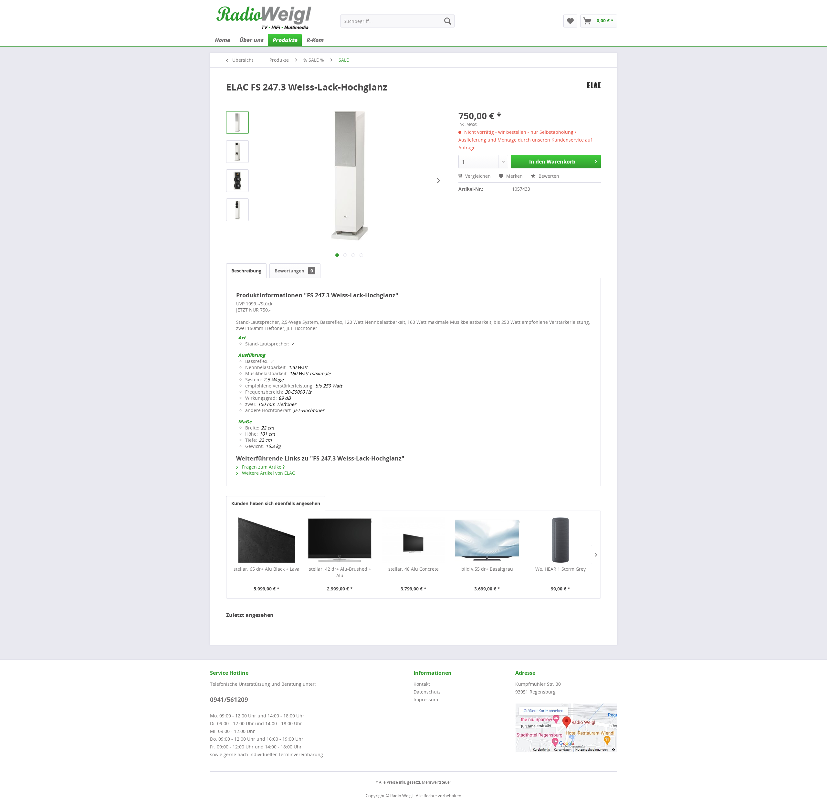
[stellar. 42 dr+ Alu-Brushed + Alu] (340, 540)
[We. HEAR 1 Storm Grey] (560, 540)
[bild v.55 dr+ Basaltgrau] (487, 540)
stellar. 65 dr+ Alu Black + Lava (266, 569)
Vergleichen (477, 176)
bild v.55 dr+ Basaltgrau (487, 569)
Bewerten (548, 176)
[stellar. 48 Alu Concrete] (413, 540)
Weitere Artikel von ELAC (268, 473)
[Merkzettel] (570, 21)
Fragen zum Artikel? (263, 467)
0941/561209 (229, 699)
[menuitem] (397, 21)
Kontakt (422, 684)
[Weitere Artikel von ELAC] (594, 93)
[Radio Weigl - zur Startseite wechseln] (263, 17)
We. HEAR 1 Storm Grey (560, 569)
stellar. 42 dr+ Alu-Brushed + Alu (340, 572)
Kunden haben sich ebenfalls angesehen (275, 503)
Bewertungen (294, 271)
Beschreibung (246, 271)
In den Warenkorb (552, 161)
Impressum (426, 699)
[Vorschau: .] (237, 122)
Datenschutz (427, 692)
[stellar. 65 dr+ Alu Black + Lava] (266, 540)
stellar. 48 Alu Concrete (413, 569)
